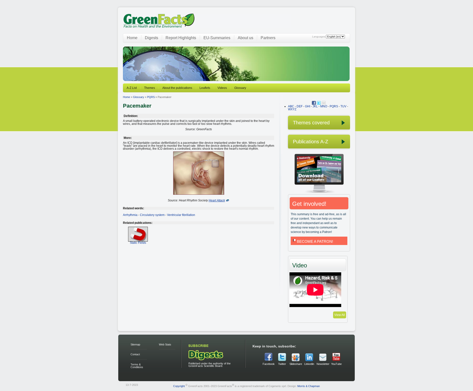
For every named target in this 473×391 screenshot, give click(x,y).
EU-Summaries (216, 38)
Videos (222, 88)
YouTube (336, 363)
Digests (151, 38)
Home (132, 38)
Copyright (179, 385)
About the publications (177, 88)
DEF (300, 106)
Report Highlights (181, 38)
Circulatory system (152, 215)
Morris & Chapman (308, 385)
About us (245, 38)
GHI (307, 106)
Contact (135, 354)
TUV (343, 106)
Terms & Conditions (137, 366)
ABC (291, 106)
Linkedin (309, 363)
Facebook (269, 363)
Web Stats (165, 344)
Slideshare (295, 363)
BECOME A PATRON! (315, 241)
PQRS (151, 97)
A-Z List (132, 88)
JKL (315, 106)
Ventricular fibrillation (181, 215)
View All (339, 315)
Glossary (240, 88)
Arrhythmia (130, 215)
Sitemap (135, 344)
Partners (268, 38)
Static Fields (138, 242)
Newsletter (323, 363)
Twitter (282, 363)
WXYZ (292, 109)
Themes (149, 88)
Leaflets (205, 88)
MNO (323, 106)
